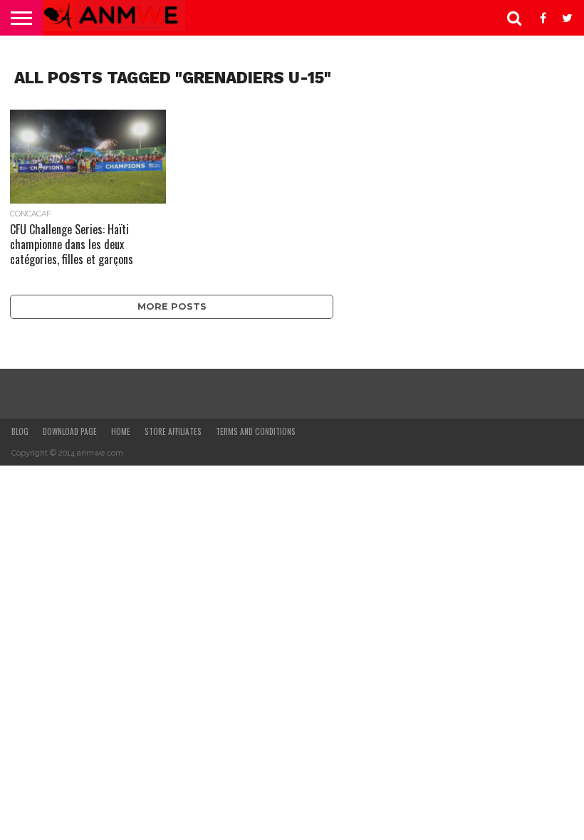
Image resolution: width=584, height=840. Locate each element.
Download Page (70, 431)
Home (120, 431)
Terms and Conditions (256, 431)
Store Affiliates (173, 431)
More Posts (172, 306)
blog (19, 431)
